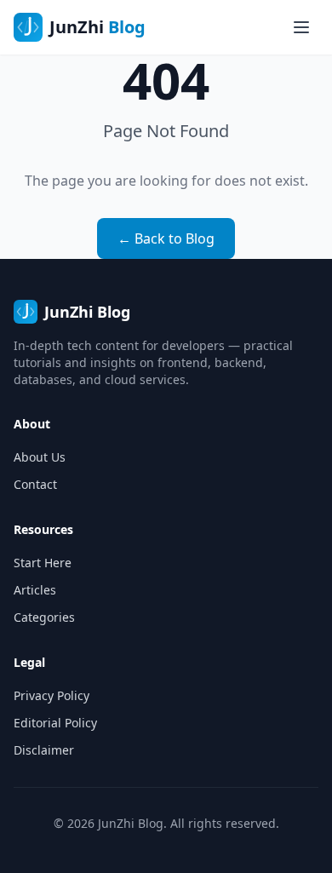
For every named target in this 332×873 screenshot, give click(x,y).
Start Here (43, 562)
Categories (44, 617)
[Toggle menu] (301, 27)
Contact (35, 484)
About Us (40, 457)
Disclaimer (44, 750)
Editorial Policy (55, 723)
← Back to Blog (166, 238)
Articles (35, 590)
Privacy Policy (51, 695)
